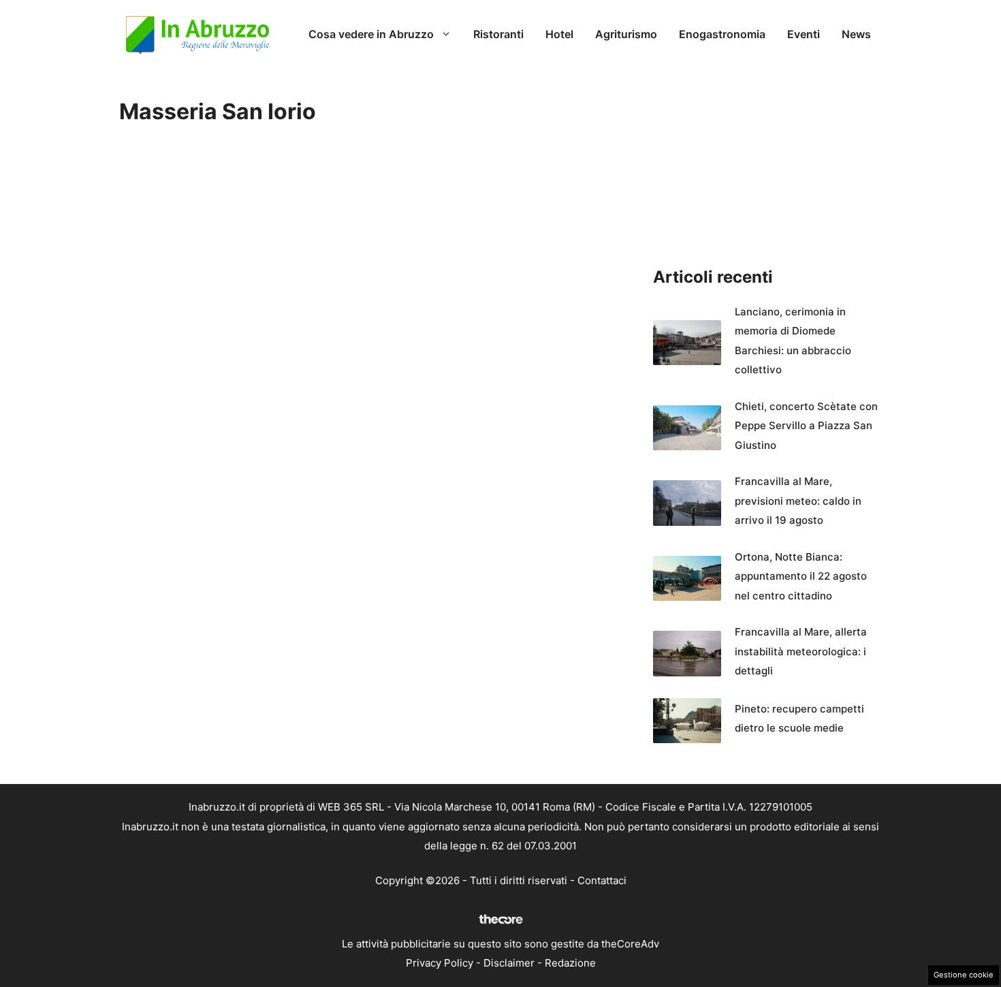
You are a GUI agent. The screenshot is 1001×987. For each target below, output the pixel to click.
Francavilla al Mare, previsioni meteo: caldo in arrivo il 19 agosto (798, 501)
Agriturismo (626, 34)
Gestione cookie (964, 975)
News (856, 34)
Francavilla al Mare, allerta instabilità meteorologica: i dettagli (801, 651)
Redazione (570, 962)
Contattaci (601, 880)
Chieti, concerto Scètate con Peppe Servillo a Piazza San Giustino (806, 426)
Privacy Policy (439, 962)
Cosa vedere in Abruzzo (371, 34)
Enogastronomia (722, 34)
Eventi (803, 34)
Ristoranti (498, 34)
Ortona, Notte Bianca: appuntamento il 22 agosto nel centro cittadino (801, 576)
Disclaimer (509, 962)
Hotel (559, 34)
